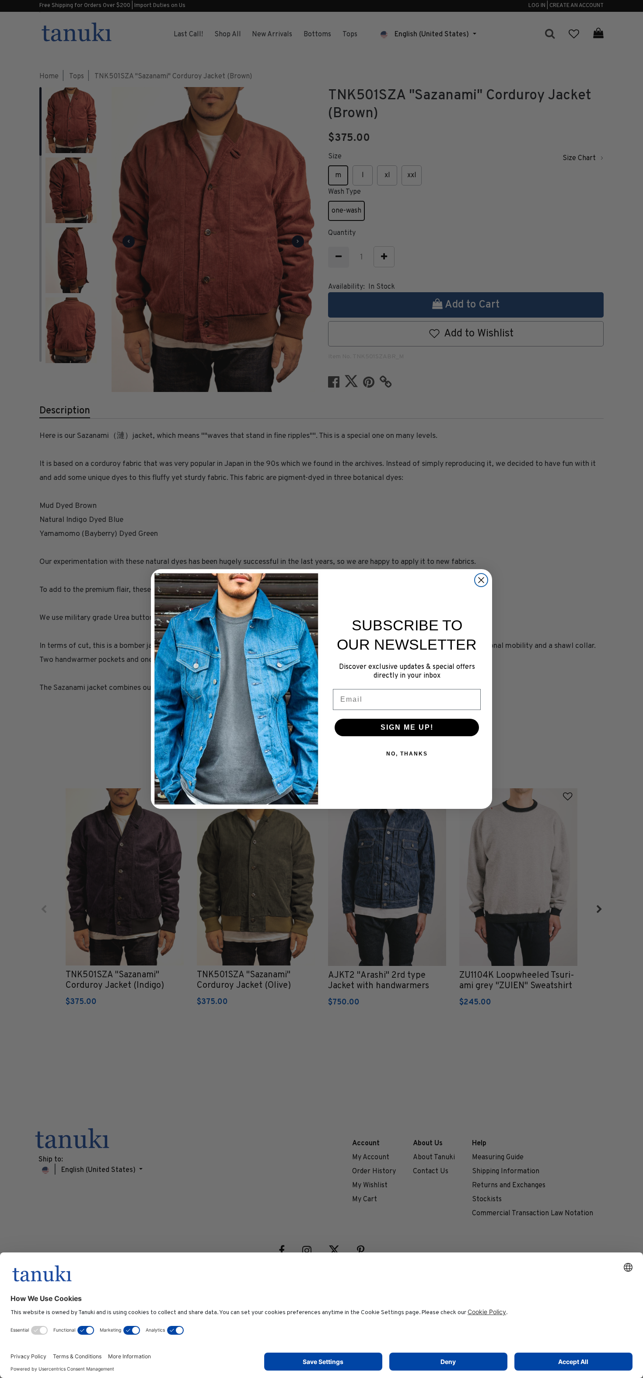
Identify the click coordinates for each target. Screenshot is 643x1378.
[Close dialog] (481, 580)
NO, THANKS (407, 754)
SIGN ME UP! (407, 727)
